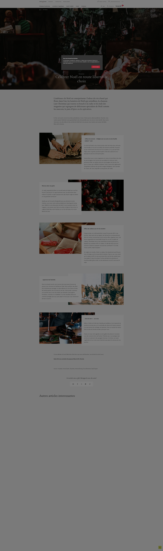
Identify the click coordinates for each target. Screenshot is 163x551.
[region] (82, 62)
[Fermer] (100, 56)
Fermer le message (96, 66)
